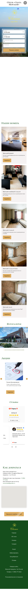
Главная (14, 533)
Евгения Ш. (12, 427)
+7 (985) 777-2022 (16, 572)
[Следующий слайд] (27, 327)
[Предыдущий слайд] (1, 327)
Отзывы (14, 560)
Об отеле (14, 536)
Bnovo (25, 53)
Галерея (14, 544)
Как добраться (14, 556)
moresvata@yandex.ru (9, 483)
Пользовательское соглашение (14, 577)
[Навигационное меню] (25, 2)
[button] (10, 84)
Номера (14, 540)
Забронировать (14, 553)
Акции (14, 549)
